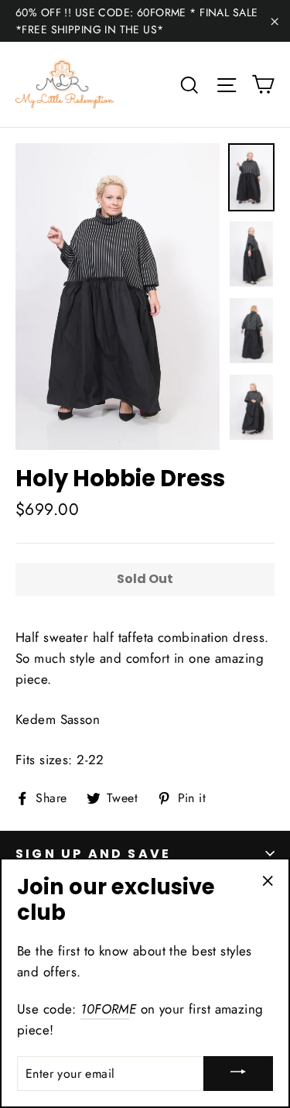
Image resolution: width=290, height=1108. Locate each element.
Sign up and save (93, 854)
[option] (117, 296)
